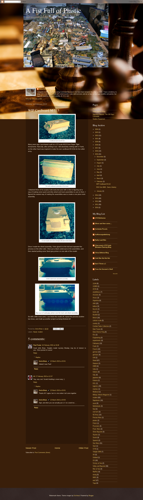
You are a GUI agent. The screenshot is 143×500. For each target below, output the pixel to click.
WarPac (95, 472)
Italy (94, 375)
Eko (94, 335)
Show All (115, 273)
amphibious (96, 292)
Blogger (91, 495)
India (94, 369)
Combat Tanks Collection (101, 326)
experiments (97, 340)
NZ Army (95, 415)
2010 (97, 207)
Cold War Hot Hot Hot (102, 258)
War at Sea (96, 469)
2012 (97, 201)
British (95, 317)
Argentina (96, 300)
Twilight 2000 (97, 452)
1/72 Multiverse (100, 218)
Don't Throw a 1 (100, 264)
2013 (97, 198)
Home (57, 448)
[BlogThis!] (56, 329)
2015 (97, 154)
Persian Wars (97, 417)
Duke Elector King (98, 332)
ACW (94, 289)
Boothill (95, 315)
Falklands (96, 343)
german (95, 352)
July (98, 166)
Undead (95, 457)
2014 (97, 195)
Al (34, 376)
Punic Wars (96, 429)
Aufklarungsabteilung (102, 234)
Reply (35, 353)
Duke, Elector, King (99, 111)
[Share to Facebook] (60, 329)
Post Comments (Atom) (42, 452)
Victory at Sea (97, 463)
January (99, 191)
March (99, 178)
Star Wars (96, 443)
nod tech (95, 412)
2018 (97, 145)
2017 (97, 148)
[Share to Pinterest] (62, 329)
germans (95, 355)
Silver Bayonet (97, 432)
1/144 (94, 283)
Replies (38, 357)
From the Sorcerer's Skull (104, 269)
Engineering (96, 337)
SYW (94, 449)
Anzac (95, 298)
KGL (94, 383)
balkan (95, 306)
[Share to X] (58, 329)
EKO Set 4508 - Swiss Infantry (106, 187)
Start (94, 446)
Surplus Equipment (99, 119)
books (95, 312)
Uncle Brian (43, 89)
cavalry (95, 323)
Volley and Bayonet (99, 466)
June (98, 169)
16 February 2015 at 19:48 (50, 345)
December (100, 157)
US (94, 460)
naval (94, 403)
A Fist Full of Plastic (53, 10)
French (95, 349)
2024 (97, 129)
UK (94, 454)
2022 (97, 135)
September (100, 160)
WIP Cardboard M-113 (103, 184)
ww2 (94, 480)
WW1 (94, 477)
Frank (94, 346)
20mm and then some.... (103, 223)
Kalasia (95, 380)
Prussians (96, 426)
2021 (97, 138)
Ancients (95, 295)
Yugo (94, 483)
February (100, 181)
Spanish (95, 440)
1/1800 (95, 286)
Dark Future (96, 329)
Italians (95, 372)
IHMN (94, 366)
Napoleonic (96, 400)
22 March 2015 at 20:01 (58, 361)
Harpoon (95, 363)
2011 (97, 204)
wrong (95, 474)
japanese (96, 377)
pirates (95, 420)
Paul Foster (37, 345)
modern (40, 332)
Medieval (96, 392)
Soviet (95, 437)
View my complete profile (34, 99)
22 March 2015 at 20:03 (58, 400)
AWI (94, 303)
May (98, 172)
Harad (35, 332)
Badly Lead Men (100, 240)
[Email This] (54, 329)
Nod (94, 409)
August (99, 163)
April (98, 175)
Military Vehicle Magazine (101, 395)
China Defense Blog (102, 253)
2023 (97, 132)
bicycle (95, 309)
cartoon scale (97, 320)
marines (95, 389)
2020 (97, 141)
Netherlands (96, 406)
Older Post (83, 448)
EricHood (77, 495)
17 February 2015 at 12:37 (44, 376)
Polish (95, 423)
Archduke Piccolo (101, 229)
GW (94, 357)
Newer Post (31, 448)
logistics (95, 386)
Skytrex (95, 434)
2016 (97, 151)
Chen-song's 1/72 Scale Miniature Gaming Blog (103, 246)
